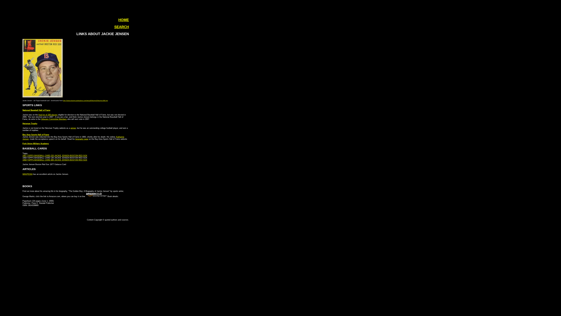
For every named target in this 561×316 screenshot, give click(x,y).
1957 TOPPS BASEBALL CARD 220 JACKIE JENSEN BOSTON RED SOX (54, 155)
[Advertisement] (10, 48)
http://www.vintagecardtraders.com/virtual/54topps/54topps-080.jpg (85, 100)
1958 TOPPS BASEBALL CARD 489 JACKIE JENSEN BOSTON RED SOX (54, 160)
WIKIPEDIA (27, 174)
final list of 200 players (48, 115)
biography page (81, 139)
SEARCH (121, 27)
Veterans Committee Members (54, 119)
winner (73, 128)
